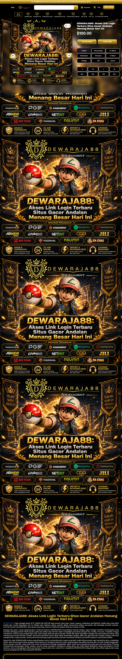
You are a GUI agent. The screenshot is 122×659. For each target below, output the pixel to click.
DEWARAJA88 (8, 623)
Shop (13, 7)
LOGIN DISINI (107, 42)
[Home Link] (24, 7)
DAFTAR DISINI (87, 42)
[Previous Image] (13, 55)
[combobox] (54, 7)
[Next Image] (68, 55)
